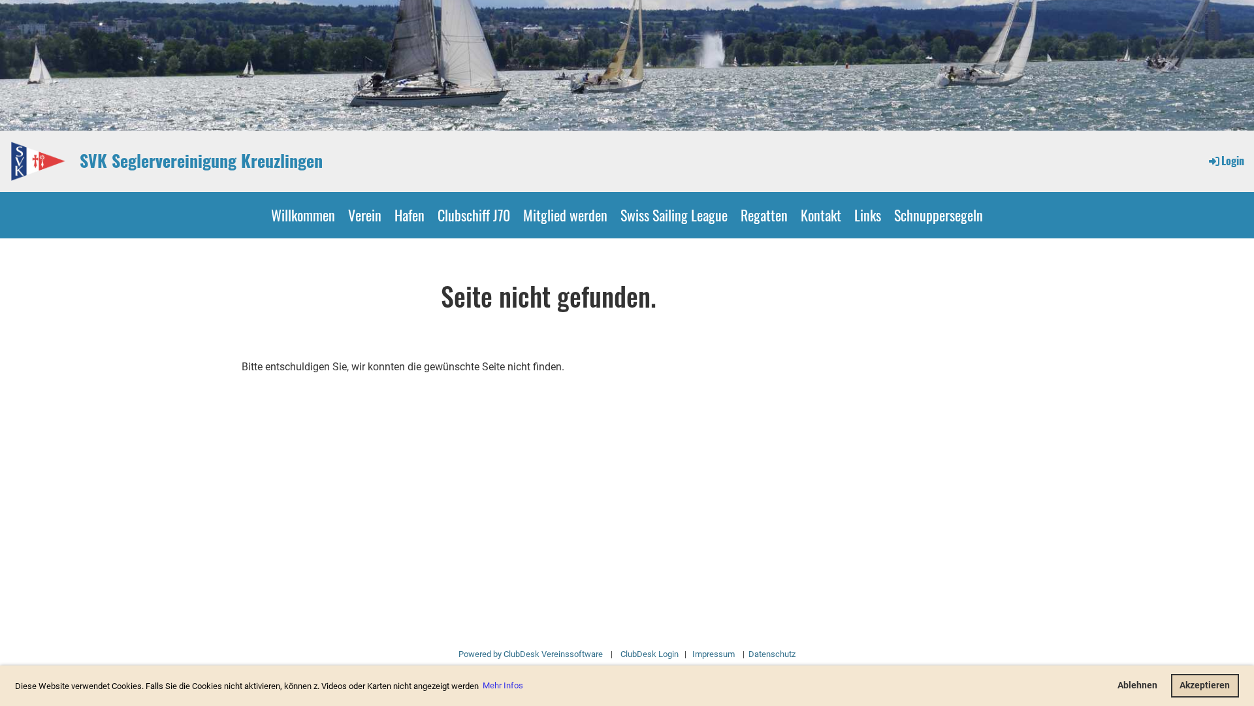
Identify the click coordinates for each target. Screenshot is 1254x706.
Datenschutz (771, 654)
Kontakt (821, 214)
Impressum (713, 654)
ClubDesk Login (649, 654)
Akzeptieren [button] (1205, 685)
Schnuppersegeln (938, 214)
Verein (364, 214)
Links (867, 214)
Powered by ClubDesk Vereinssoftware (530, 654)
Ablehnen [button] (1137, 685)
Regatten (764, 214)
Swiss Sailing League (674, 214)
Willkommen (303, 214)
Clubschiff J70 (474, 214)
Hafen (409, 214)
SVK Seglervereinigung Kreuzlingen (201, 160)
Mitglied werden (565, 214)
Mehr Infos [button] (503, 685)
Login (1232, 160)
